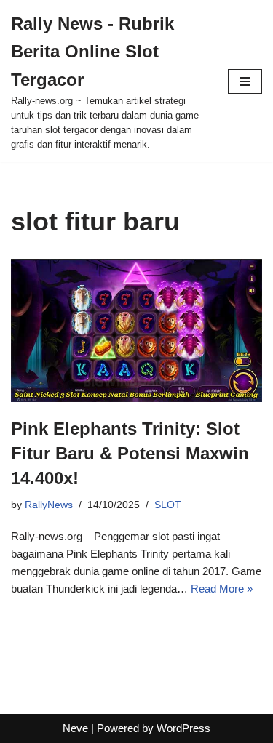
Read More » (222, 588)
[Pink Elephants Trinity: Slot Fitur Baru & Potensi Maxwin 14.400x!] (136, 330)
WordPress (183, 728)
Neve (75, 728)
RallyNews (49, 504)
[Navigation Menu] (245, 81)
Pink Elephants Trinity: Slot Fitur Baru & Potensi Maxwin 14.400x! (130, 453)
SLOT (167, 504)
